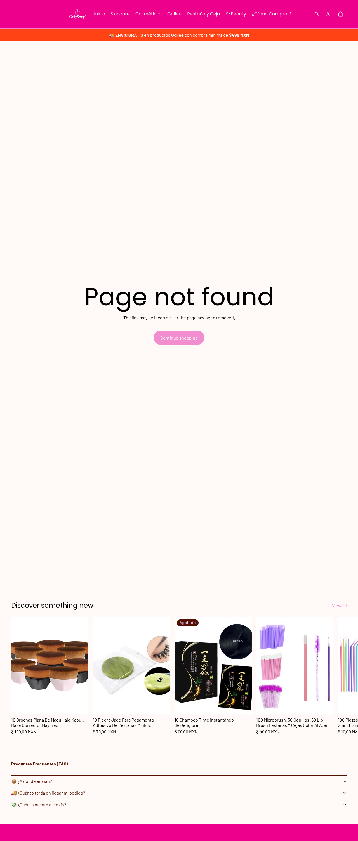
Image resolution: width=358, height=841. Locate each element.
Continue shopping (179, 337)
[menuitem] (99, 14)
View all (339, 605)
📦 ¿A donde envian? (31, 781)
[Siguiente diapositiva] (341, 676)
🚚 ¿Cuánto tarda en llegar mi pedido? (48, 792)
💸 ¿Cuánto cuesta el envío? (38, 804)
